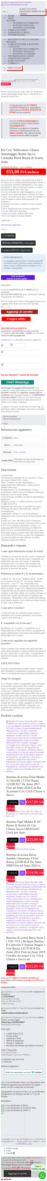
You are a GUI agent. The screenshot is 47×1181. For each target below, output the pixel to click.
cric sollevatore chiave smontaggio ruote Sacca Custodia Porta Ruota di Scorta (22, 409)
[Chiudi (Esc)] (10, 1179)
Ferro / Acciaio (19, 452)
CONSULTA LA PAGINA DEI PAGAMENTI (21, 340)
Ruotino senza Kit (23, 25)
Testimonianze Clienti (21, 56)
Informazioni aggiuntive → (12, 225)
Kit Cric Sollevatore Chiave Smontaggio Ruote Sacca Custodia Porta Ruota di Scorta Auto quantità (23, 302)
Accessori (14, 407)
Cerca (8, 1151)
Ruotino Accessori (24, 28)
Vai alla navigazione (9, 2)
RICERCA (6, 84)
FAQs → (5, 229)
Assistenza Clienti (18, 32)
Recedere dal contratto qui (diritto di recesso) (24, 1045)
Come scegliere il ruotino (23, 44)
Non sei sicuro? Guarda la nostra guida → (18, 277)
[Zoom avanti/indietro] (2, 1179)
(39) (38, 395)
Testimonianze (16, 35)
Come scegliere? (17, 30)
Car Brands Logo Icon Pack (12, 1059)
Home (11, 16)
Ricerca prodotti (8, 81)
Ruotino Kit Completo (26, 23)
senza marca (18, 445)
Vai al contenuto (24, 2)
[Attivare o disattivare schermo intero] (5, 1179)
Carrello (13, 63)
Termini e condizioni (14, 1043)
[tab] (2, 421)
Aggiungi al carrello (19, 311)
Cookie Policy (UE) (14, 1033)
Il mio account (28, 9)
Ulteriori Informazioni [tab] (12, 419)
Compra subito (16, 318)
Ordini (23, 14)
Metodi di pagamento (15, 1041)
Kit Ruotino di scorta (16, 92)
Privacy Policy (12, 1036)
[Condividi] (7, 1179)
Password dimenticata (32, 11)
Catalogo (13, 46)
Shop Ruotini (11, 19)
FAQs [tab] (5, 423)
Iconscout (8, 1062)
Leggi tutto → (7, 220)
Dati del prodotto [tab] (10, 416)
